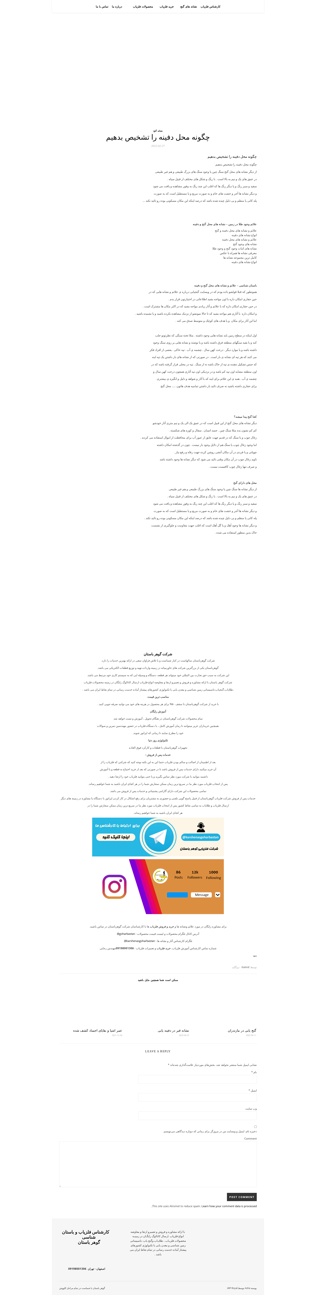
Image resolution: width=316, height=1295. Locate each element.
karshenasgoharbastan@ (139, 941)
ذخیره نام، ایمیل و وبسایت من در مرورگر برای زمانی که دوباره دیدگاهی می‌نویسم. (210, 1131)
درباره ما (117, 6)
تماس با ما (102, 6)
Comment (250, 1138)
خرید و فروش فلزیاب (162, 926)
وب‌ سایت (251, 1108)
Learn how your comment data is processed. (204, 1206)
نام (254, 1072)
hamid (245, 967)
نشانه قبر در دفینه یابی (173, 1030)
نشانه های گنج (188, 6)
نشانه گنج (158, 130)
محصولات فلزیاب (143, 6)
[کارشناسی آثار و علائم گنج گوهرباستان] (244, 6)
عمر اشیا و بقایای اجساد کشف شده (97, 1030)
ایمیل (253, 1090)
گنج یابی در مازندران (242, 1030)
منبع (255, 955)
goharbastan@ (126, 934)
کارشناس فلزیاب (210, 6)
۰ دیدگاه (237, 967)
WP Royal (232, 1288)
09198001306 (77, 1268)
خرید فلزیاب (167, 6)
